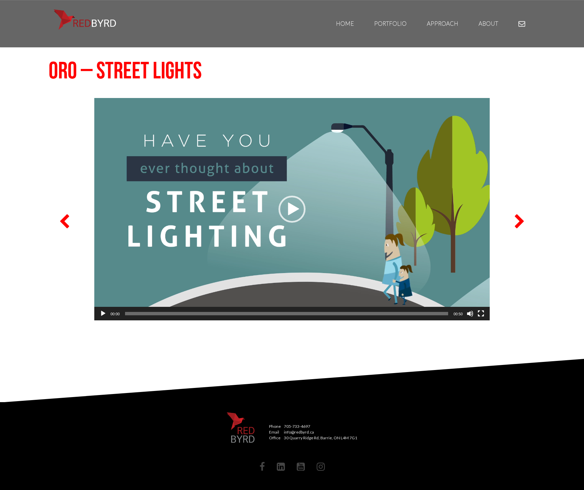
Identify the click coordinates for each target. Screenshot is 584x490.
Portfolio (390, 23)
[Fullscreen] (481, 313)
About (488, 23)
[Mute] (470, 313)
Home (345, 23)
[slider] (286, 313)
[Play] (103, 313)
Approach (442, 23)
